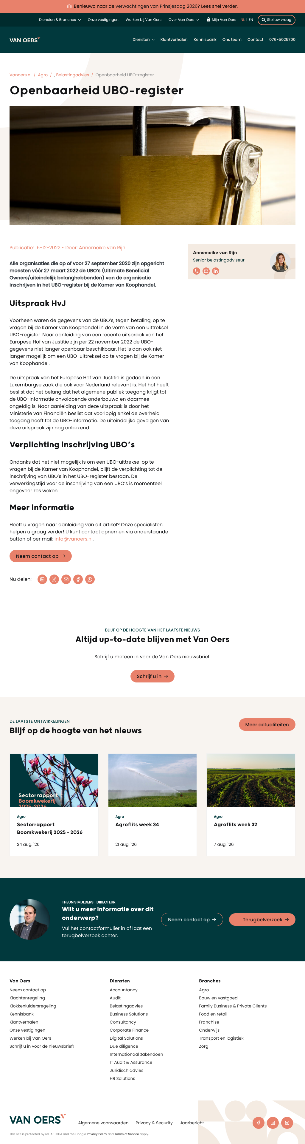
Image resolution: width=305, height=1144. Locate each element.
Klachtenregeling (27, 998)
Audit (115, 998)
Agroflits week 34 (137, 825)
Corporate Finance (129, 1030)
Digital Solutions (126, 1038)
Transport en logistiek (221, 1038)
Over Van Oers (181, 19)
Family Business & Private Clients (233, 1006)
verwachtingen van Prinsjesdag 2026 (156, 6)
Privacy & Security (154, 1123)
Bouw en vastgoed (218, 998)
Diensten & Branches (57, 19)
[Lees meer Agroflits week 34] (152, 780)
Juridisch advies (127, 1070)
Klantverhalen (174, 39)
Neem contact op (37, 556)
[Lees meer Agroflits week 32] (251, 780)
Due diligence (124, 1046)
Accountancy (124, 990)
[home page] (38, 1119)
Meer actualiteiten (267, 724)
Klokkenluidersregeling (33, 1006)
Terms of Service (126, 1134)
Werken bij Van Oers (143, 19)
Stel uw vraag (279, 19)
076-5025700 (282, 39)
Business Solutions (129, 1014)
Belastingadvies (126, 1006)
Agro (204, 990)
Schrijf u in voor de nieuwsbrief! (42, 1046)
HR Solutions (122, 1078)
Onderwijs (209, 1030)
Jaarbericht (192, 1123)
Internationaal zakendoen (136, 1054)
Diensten (141, 39)
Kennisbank (205, 39)
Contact (255, 39)
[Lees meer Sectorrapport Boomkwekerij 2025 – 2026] (54, 780)
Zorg (203, 1046)
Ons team (232, 39)
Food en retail (213, 1014)
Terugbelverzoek (262, 919)
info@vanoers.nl (74, 538)
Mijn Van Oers (224, 19)
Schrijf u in (149, 676)
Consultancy (123, 1022)
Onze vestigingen (103, 19)
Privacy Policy (97, 1134)
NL (243, 19)
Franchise (209, 1022)
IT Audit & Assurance (131, 1062)
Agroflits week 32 (235, 825)
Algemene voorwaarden (103, 1123)
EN (251, 19)
